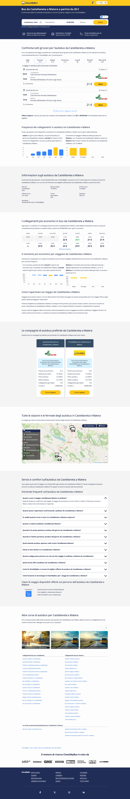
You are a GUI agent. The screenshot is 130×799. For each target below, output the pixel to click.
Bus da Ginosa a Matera (72, 675)
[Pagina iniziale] (30, 3)
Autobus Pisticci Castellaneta (31, 687)
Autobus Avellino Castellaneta (31, 659)
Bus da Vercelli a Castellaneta (31, 703)
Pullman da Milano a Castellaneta (33, 678)
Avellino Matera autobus (72, 659)
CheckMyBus (25, 748)
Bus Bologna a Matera (71, 662)
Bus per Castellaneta (44, 748)
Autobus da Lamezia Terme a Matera (76, 681)
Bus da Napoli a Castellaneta (31, 684)
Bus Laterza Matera (71, 684)
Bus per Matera (56, 748)
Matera (102, 426)
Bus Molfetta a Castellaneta (31, 681)
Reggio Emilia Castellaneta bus (32, 697)
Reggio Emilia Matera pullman (74, 700)
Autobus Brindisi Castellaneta (31, 662)
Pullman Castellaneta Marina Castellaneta (35, 665)
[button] (57, 455)
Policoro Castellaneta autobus (32, 691)
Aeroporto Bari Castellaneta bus (32, 729)
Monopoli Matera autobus (73, 694)
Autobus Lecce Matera (71, 687)
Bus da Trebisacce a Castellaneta (32, 700)
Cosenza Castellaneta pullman (32, 668)
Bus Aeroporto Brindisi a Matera (74, 732)
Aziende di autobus (38, 781)
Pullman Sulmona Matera (72, 716)
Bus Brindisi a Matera (71, 665)
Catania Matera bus (71, 668)
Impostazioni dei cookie (65, 778)
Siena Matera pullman (71, 713)
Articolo (83, 778)
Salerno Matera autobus (72, 707)
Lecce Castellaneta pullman (31, 675)
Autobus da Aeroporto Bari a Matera (76, 729)
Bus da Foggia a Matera (72, 671)
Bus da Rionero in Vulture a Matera (75, 703)
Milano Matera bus (70, 691)
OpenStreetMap (98, 462)
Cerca (100, 84)
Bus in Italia (33, 748)
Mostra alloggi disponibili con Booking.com (36, 27)
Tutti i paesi (84, 781)
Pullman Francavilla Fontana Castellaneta (35, 671)
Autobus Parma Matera (72, 697)
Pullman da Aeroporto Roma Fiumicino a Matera (79, 735)
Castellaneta (90, 426)
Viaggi (58, 781)
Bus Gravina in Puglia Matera (73, 678)
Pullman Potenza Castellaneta (31, 694)
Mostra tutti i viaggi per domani (66, 111)
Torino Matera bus (70, 719)
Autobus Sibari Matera (71, 710)
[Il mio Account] (92, 3)
